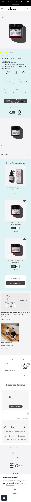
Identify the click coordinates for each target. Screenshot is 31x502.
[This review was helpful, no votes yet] (22, 439)
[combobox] (22, 418)
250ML (13, 228)
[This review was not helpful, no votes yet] (25, 439)
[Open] (4, 498)
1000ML (17, 228)
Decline (15, 493)
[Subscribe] (26, 371)
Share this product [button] (16, 107)
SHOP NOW (4, 320)
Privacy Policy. (10, 485)
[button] (2, 8)
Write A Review (15, 406)
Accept (14, 489)
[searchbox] (14, 413)
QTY (17, 89)
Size (5, 89)
